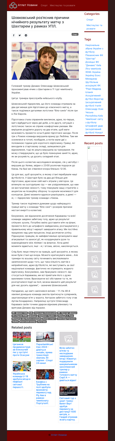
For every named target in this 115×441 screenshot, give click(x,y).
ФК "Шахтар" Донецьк (67, 313)
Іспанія (89, 92)
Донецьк (32, 316)
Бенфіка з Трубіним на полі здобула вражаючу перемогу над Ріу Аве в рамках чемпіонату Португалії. (43, 392)
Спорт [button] (44, 5)
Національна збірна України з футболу (94, 48)
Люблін (15, 322)
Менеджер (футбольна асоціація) (26, 319)
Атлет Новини (27, 5)
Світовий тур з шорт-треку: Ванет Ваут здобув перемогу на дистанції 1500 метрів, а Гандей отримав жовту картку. (68, 409)
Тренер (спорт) (49, 319)
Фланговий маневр (28, 322)
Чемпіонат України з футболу (50, 316)
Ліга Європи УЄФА (19, 316)
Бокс (98, 75)
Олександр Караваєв (67, 319)
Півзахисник (92, 55)
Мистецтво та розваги (94, 27)
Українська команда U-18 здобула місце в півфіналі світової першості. (21, 380)
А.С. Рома (69, 316)
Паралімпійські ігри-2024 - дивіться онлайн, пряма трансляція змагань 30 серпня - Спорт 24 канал (44, 353)
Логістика (42, 322)
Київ (31, 313)
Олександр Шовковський (45, 313)
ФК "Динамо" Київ (19, 313)
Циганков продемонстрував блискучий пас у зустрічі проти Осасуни (21, 349)
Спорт (75, 34)
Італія (98, 105)
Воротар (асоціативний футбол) (94, 102)
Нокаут (99, 132)
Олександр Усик (94, 109)
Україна (96, 72)
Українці (89, 75)
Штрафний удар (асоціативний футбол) (94, 129)
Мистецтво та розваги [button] (62, 5)
